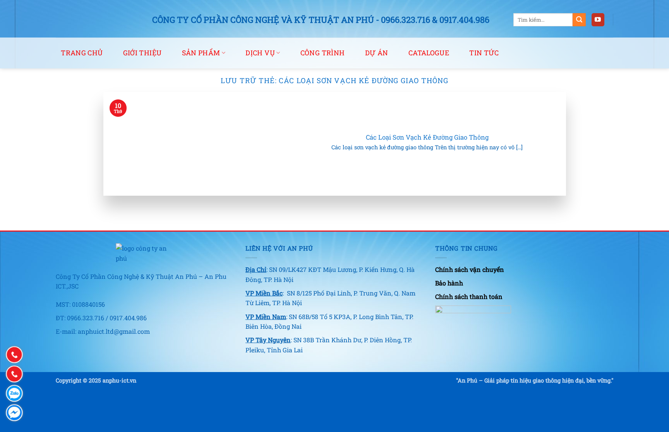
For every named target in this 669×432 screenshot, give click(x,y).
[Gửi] (579, 19)
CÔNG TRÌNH (322, 52)
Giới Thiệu (142, 52)
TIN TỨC (484, 52)
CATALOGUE (428, 52)
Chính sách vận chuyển (469, 269)
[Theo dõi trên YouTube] (598, 19)
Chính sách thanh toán (469, 296)
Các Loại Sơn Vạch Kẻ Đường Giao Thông (427, 137)
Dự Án (376, 52)
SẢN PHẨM (201, 52)
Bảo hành (449, 283)
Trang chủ (82, 52)
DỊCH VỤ (259, 52)
